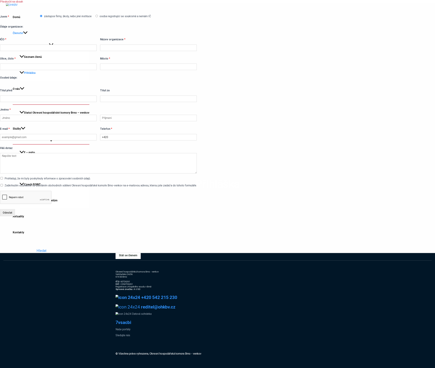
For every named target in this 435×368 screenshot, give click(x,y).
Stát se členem (128, 255)
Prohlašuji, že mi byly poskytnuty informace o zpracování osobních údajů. (48, 178)
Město (105, 58)
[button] (42, 251)
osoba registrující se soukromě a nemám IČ (125, 16)
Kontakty (18, 232)
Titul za (105, 90)
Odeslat (7, 212)
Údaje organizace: (11, 26)
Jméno (5, 109)
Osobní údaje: (8, 77)
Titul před (6, 90)
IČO (3, 39)
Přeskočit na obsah (11, 1)
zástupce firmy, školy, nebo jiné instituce (68, 16)
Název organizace (112, 39)
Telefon (106, 128)
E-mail (5, 128)
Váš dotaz (6, 148)
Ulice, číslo (8, 58)
